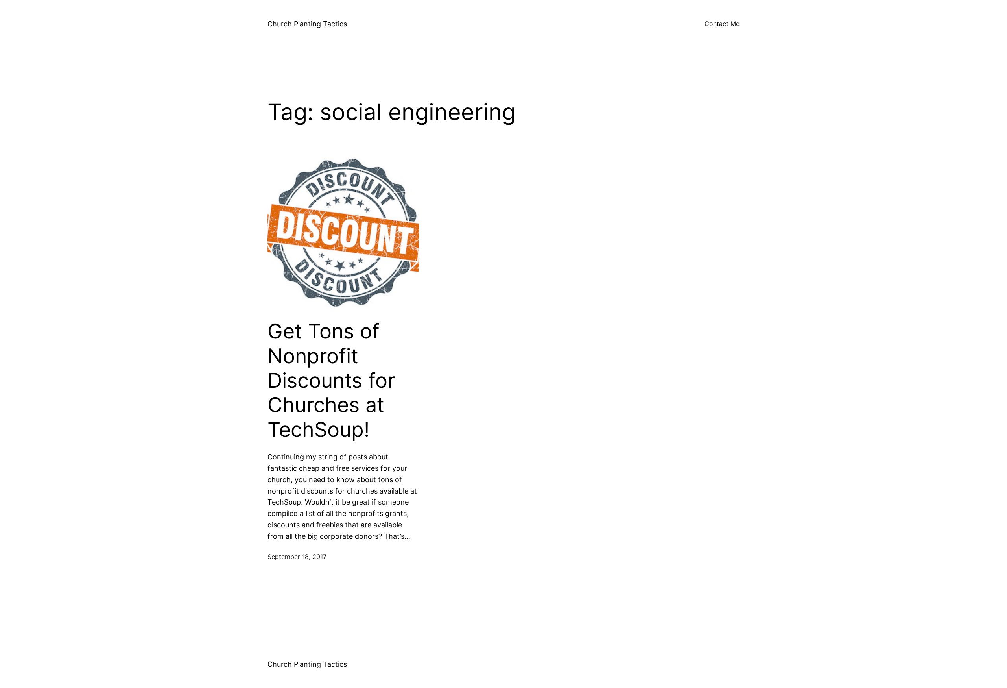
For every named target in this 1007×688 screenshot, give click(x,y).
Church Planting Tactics (307, 24)
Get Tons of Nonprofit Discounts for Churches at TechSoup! (331, 380)
